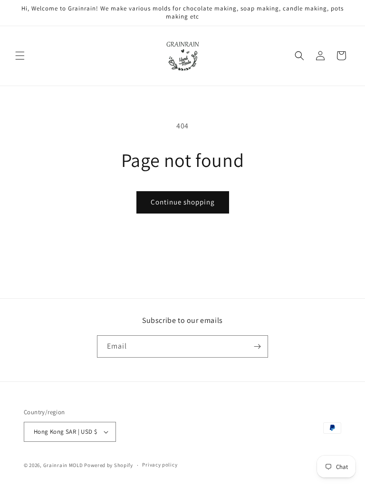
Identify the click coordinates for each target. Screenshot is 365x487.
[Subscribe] (257, 346)
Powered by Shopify (108, 465)
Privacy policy (159, 464)
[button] (20, 55)
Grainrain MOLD (63, 465)
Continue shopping (183, 201)
